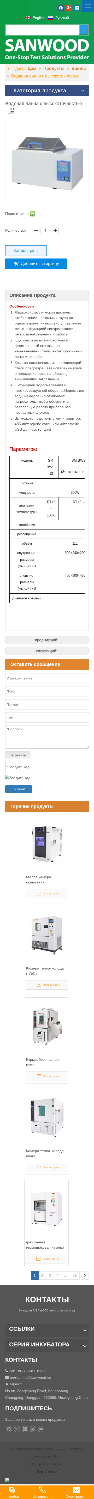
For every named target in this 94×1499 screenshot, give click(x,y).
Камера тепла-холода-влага (45, 1153)
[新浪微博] (33, 1429)
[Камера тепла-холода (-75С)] (47, 935)
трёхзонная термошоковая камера (45, 1244)
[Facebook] (61, 7)
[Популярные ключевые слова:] (84, 29)
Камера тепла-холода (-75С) (45, 971)
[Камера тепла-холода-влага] (47, 1117)
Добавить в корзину (40, 263)
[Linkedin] (77, 7)
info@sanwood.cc (36, 1377)
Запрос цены (26, 250)
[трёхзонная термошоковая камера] (46, 1209)
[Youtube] (41, 1429)
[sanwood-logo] (47, 49)
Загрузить (17, 755)
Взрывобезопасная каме (42, 1062)
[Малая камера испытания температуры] (47, 843)
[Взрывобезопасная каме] (47, 1026)
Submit (19, 789)
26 (75, 1275)
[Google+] (69, 7)
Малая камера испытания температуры (38, 880)
